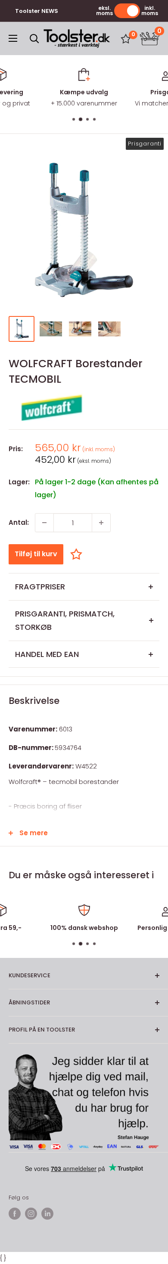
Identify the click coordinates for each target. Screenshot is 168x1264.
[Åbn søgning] (34, 38)
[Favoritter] (125, 38)
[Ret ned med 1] (44, 523)
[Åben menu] (13, 38)
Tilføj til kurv (36, 554)
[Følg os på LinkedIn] (47, 1214)
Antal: (19, 522)
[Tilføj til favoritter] (78, 554)
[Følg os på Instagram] (31, 1214)
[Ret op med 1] (101, 523)
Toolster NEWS (36, 11)
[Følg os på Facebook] (15, 1214)
